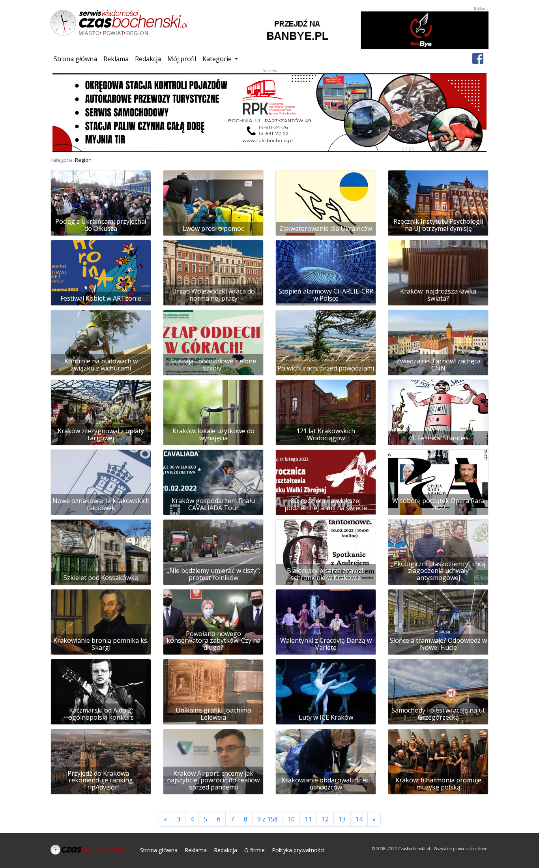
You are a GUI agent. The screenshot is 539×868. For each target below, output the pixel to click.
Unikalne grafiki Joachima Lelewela (213, 714)
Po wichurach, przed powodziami (325, 368)
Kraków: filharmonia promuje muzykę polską (438, 783)
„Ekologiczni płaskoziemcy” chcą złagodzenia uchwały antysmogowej (438, 570)
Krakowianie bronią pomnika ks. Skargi (100, 644)
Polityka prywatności (298, 850)
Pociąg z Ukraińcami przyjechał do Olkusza (100, 225)
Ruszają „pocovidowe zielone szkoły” (213, 364)
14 (362, 818)
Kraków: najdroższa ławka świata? (438, 295)
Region (83, 159)
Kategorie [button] (217, 58)
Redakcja (148, 58)
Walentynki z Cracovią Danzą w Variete (326, 644)
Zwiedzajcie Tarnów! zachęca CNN (438, 364)
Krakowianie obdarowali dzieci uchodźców (326, 783)
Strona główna (77, 58)
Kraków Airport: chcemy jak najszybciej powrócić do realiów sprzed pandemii (213, 780)
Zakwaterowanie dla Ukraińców (325, 228)
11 (311, 818)
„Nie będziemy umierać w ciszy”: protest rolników (213, 574)
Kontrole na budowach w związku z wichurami (101, 364)
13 (345, 818)
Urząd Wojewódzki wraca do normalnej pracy (213, 295)
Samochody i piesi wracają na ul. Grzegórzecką (438, 714)
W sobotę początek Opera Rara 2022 (438, 504)
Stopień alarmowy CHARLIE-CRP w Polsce (326, 295)
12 (328, 818)
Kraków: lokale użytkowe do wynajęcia (213, 434)
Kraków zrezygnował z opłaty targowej (101, 434)
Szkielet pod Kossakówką (101, 577)
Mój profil (181, 58)
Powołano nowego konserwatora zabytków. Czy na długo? (213, 640)
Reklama (116, 58)
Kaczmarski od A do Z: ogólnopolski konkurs (101, 714)
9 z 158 (267, 819)
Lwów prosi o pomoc (213, 228)
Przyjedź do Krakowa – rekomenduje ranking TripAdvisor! (100, 780)
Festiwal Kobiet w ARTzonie (100, 298)
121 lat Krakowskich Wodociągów (325, 434)
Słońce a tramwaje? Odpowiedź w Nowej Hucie (438, 644)
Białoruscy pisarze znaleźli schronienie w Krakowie (326, 574)
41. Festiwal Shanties (438, 438)
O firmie (254, 850)
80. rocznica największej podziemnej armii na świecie (325, 504)
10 (294, 818)
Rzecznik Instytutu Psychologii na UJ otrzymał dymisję (438, 225)
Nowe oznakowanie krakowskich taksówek (101, 504)
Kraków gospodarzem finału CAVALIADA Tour (213, 504)
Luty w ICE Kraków (326, 717)
